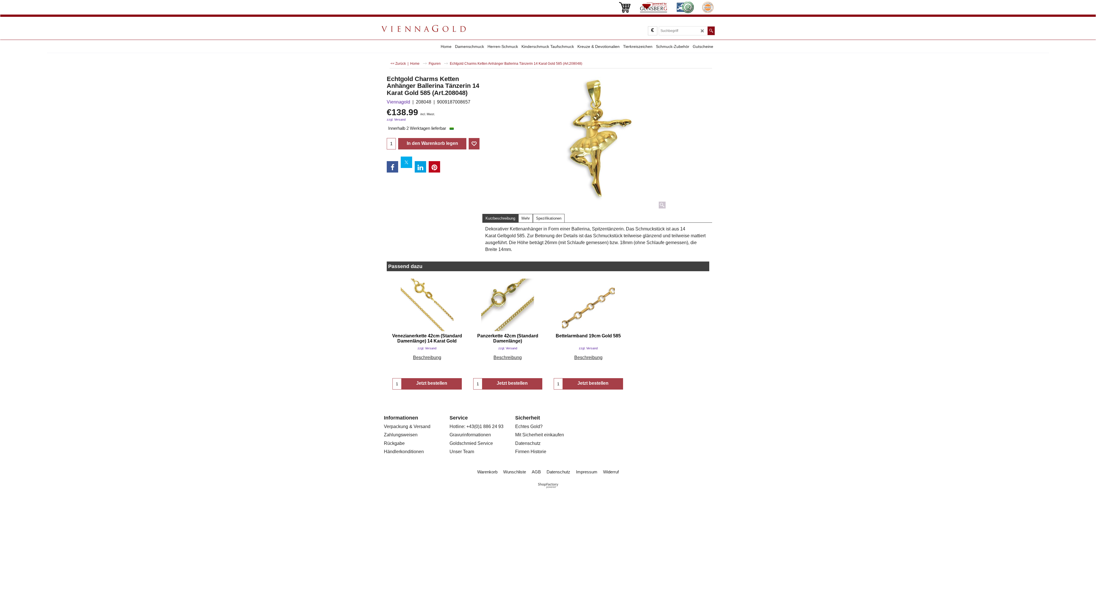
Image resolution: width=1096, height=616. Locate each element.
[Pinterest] (434, 167)
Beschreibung (427, 357)
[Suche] (711, 31)
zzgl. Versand (396, 119)
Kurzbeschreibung (500, 218)
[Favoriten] (474, 143)
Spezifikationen (548, 218)
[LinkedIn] (420, 167)
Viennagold (398, 102)
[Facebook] (392, 167)
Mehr (525, 218)
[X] (406, 162)
